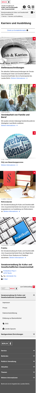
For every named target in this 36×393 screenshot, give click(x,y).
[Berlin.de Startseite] (5, 2)
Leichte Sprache (10, 329)
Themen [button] (4, 372)
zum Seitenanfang (26, 287)
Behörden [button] (4, 356)
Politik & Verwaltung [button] (8, 361)
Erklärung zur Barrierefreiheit (12, 318)
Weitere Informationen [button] (9, 378)
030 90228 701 (11, 276)
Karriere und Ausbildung (15, 16)
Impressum (6, 302)
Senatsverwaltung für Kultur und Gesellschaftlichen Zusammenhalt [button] (13, 296)
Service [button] (4, 351)
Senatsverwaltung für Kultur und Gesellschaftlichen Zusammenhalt (14, 13)
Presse (5, 308)
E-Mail (5, 279)
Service (4, 16)
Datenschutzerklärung (10, 313)
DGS (6, 323)
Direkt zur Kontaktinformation (17, 30)
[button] (33, 12)
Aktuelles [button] (4, 367)
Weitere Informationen (18, 78)
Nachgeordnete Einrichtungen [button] (12, 334)
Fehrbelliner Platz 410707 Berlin (9, 272)
